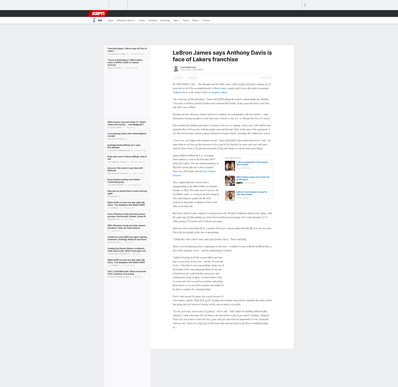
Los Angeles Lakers (217, 92)
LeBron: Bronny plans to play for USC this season (251, 193)
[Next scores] (305, 5)
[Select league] (100, 5)
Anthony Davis (180, 92)
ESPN (98, 13)
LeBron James (219, 88)
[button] (298, 13)
